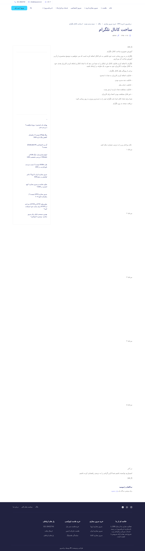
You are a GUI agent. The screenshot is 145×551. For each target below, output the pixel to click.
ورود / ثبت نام (19, 8)
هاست (104, 8)
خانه (110, 8)
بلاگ (36, 507)
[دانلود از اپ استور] (93, 118)
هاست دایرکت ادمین (72, 531)
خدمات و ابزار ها (62, 8)
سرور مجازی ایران (96, 531)
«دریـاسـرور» (48, 8)
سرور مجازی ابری (92, 8)
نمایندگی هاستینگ (72, 535)
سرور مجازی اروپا (96, 526)
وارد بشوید (114, 491)
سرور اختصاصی (76, 8)
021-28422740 (48, 526)
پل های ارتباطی (49, 535)
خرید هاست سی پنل (72, 526)
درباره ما (16, 507)
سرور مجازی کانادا (96, 535)
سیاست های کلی (26, 507)
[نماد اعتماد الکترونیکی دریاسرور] (24, 527)
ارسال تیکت (49, 531)
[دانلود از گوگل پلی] (93, 136)
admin (114, 35)
